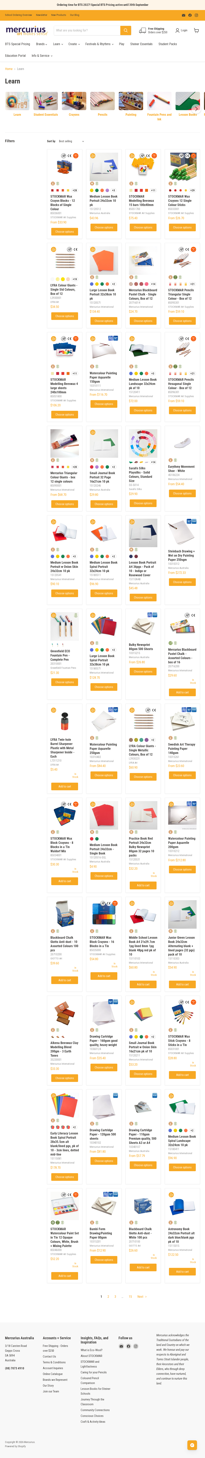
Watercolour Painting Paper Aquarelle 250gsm (103, 749)
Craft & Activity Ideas (93, 1422)
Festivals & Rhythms (98, 44)
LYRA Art (54, 301)
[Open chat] (192, 1445)
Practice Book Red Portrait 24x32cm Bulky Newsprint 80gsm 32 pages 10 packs (141, 847)
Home (9, 69)
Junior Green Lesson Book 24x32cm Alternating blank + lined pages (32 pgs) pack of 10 (181, 946)
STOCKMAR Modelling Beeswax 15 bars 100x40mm (141, 201)
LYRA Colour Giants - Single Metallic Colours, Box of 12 (142, 750)
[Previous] (9, 109)
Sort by (51, 141)
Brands (40, 44)
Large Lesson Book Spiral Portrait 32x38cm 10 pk (102, 660)
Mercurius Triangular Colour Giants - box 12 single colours (63, 477)
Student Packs (168, 44)
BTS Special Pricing (17, 44)
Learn (57, 44)
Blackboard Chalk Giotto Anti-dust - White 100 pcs (140, 1233)
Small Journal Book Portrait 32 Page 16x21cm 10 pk (102, 477)
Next (140, 1297)
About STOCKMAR (91, 1356)
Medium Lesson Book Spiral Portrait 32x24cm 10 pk (104, 567)
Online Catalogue (53, 1374)
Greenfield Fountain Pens (63, 667)
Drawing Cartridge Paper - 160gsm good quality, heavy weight (104, 1041)
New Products (58, 15)
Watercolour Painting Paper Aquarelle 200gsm (181, 843)
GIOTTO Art (56, 958)
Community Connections (95, 1410)
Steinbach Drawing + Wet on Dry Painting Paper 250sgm (181, 555)
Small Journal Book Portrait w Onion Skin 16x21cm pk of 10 (143, 1047)
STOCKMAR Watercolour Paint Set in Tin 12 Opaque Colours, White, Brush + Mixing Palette (64, 1237)
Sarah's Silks (135, 489)
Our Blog (74, 15)
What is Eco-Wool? (91, 1350)
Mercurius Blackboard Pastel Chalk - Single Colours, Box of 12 (143, 294)
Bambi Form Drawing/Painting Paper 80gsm (101, 1233)
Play (121, 44)
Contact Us (49, 1356)
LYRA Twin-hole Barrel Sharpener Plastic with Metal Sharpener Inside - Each (62, 748)
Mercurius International (102, 306)
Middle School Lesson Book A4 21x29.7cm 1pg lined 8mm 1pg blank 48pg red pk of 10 (143, 946)
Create (73, 44)
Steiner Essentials (141, 44)
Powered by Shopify (15, 1446)
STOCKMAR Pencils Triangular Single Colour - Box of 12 (181, 294)
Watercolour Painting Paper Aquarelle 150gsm (103, 377)
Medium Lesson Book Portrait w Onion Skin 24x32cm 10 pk (64, 567)
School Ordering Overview (18, 15)
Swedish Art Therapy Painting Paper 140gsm (181, 749)
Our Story (48, 1385)
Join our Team (51, 1391)
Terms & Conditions (54, 1362)
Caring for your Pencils (94, 1372)
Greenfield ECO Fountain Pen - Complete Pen (60, 655)
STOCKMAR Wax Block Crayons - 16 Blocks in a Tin (102, 942)
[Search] (125, 30)
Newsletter (41, 15)
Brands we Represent (55, 1380)
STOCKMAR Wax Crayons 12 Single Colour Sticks (180, 201)
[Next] (196, 109)
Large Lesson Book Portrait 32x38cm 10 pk (103, 294)
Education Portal (15, 56)
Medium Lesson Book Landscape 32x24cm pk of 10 (143, 384)
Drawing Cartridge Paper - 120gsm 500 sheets (103, 1134)
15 (130, 1297)
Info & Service (41, 56)
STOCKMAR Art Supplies (63, 217)
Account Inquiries (53, 1368)
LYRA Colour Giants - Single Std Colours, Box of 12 (63, 289)
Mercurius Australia (100, 213)
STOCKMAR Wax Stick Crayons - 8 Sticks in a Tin (179, 1041)
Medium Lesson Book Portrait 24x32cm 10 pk (104, 201)
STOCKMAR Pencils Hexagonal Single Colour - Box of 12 (181, 384)
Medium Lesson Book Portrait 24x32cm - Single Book (104, 849)
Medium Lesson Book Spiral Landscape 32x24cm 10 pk (182, 1141)
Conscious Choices (92, 1416)
